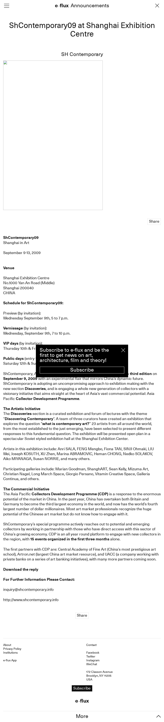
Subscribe (82, 370)
